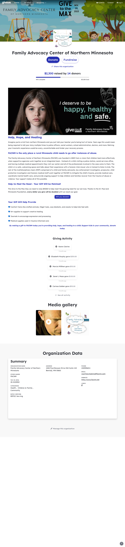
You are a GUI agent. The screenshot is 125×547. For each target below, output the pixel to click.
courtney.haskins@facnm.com (93, 374)
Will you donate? (62, 197)
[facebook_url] (82, 385)
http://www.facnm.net (90, 380)
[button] (48, 321)
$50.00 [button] (72, 266)
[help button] (121, 543)
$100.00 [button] (72, 276)
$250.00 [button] (73, 256)
